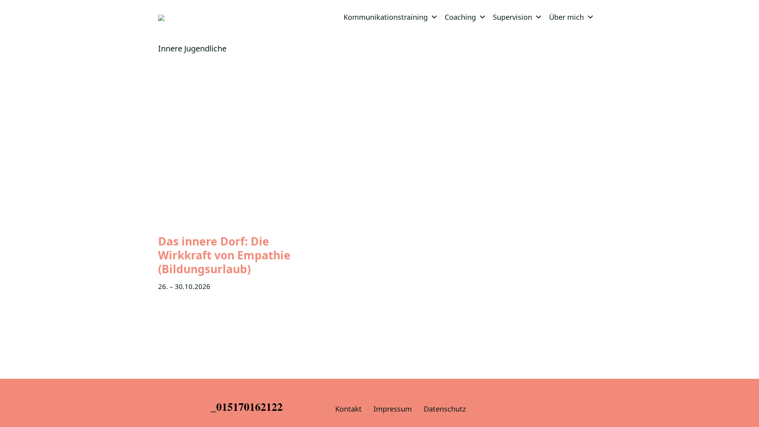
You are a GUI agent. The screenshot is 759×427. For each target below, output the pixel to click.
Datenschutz (445, 409)
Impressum (393, 409)
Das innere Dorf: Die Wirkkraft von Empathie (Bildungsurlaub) (224, 255)
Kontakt (348, 409)
